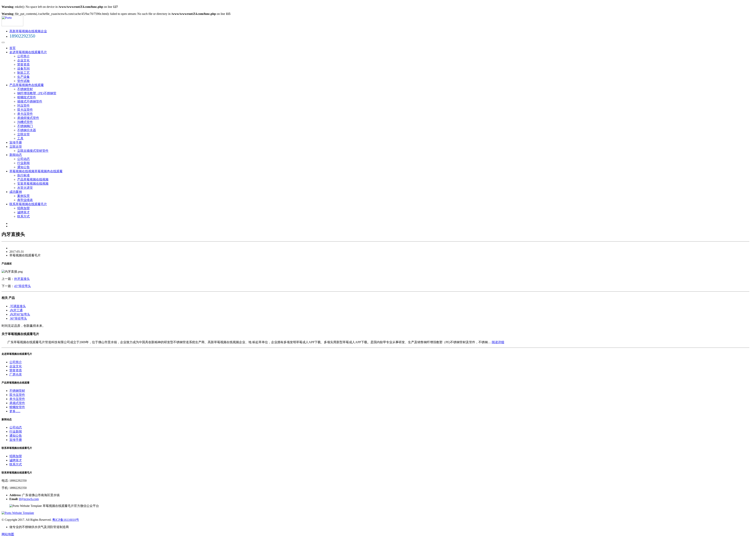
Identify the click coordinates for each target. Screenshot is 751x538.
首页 (12, 48)
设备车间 (23, 68)
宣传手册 (15, 142)
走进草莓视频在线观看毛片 (28, 52)
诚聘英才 (23, 212)
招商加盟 (23, 208)
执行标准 (23, 175)
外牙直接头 (22, 278)
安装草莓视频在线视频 (33, 183)
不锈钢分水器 (26, 130)
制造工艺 (23, 72)
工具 (20, 138)
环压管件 (23, 105)
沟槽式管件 (25, 122)
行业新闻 (23, 163)
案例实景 (23, 196)
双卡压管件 (25, 109)
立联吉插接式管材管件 (33, 150)
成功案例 (15, 191)
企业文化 (23, 60)
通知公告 (23, 167)
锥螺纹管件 (17, 407)
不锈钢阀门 (25, 126)
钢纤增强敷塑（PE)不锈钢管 (36, 93)
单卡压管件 (25, 113)
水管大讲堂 (25, 187)
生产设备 (23, 76)
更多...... (14, 411)
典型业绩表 (25, 200)
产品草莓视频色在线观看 (26, 85)
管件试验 (23, 81)
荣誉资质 (23, 64)
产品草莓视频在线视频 (33, 179)
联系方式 (23, 216)
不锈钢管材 (25, 89)
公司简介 (23, 56)
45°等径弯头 (22, 286)
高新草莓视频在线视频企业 (28, 31)
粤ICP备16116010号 (65, 519)
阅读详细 (498, 342)
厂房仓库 (15, 374)
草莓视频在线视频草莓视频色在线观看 (36, 171)
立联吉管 (23, 134)
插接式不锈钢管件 (29, 101)
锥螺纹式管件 (26, 97)
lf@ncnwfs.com (29, 499)
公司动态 (23, 159)
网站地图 (8, 534)
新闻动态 (15, 154)
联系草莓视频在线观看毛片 (28, 204)
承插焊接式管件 (28, 117)
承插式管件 (17, 403)
